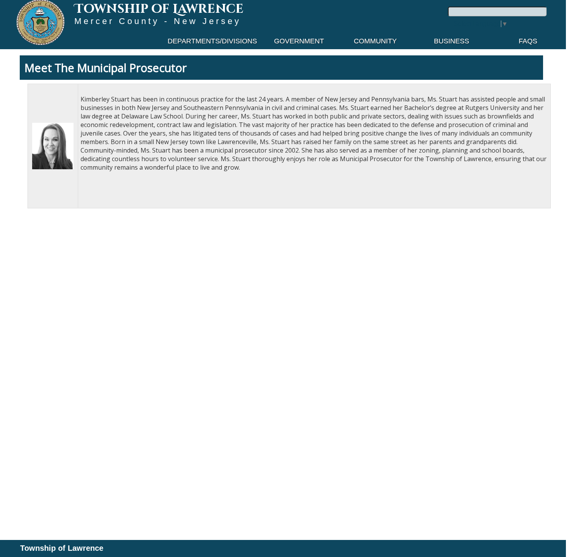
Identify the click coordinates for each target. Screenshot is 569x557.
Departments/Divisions (212, 41)
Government (299, 41)
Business (451, 41)
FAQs (528, 41)
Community (375, 41)
